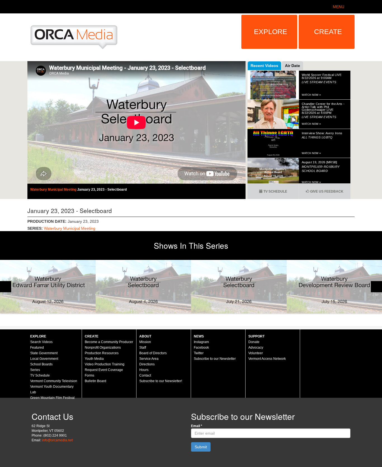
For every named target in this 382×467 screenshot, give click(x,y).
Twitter (199, 353)
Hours (143, 370)
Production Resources (102, 353)
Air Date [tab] (292, 65)
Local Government (44, 359)
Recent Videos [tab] (264, 65)
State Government (44, 353)
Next (376, 286)
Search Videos (41, 342)
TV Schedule (275, 191)
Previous (5, 286)
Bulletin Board (95, 381)
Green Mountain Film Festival (52, 398)
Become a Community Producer (109, 342)
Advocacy (255, 347)
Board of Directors (153, 353)
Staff (142, 347)
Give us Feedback (326, 191)
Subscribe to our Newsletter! (160, 381)
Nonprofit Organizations (103, 347)
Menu (338, 6)
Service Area (149, 359)
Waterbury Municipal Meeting (53, 189)
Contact (145, 375)
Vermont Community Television (53, 381)
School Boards (41, 364)
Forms (89, 375)
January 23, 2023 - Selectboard (102, 189)
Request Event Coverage (104, 370)
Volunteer (255, 353)
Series (35, 370)
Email (196, 426)
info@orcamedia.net (57, 440)
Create (328, 31)
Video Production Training (104, 364)
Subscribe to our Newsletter (215, 359)
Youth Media (94, 359)
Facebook (201, 347)
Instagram (201, 342)
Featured (37, 347)
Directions (147, 364)
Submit (201, 447)
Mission (145, 342)
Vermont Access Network (267, 359)
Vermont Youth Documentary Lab (52, 389)
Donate (254, 342)
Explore (270, 31)
